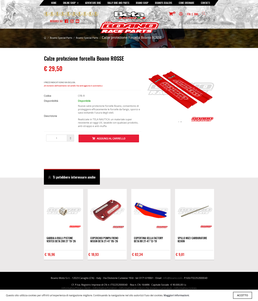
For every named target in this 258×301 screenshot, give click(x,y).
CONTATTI (205, 3)
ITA (189, 14)
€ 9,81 (180, 254)
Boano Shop (142, 3)
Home (53, 3)
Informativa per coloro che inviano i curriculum (145, 288)
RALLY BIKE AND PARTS (118, 3)
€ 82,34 (137, 254)
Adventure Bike (93, 3)
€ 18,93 (93, 254)
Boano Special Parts (61, 37)
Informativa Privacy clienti (76, 288)
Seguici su (56, 21)
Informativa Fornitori (105, 288)
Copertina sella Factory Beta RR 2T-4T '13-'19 (148, 239)
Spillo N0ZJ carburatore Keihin (192, 239)
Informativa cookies (185, 288)
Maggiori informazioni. (176, 295)
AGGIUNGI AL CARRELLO (110, 138)
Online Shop (69, 3)
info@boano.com (172, 278)
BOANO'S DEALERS (163, 3)
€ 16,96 (50, 254)
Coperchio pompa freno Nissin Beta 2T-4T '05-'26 (104, 239)
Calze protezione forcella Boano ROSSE (132, 37)
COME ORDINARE (186, 3)
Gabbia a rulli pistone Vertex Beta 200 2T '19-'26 (61, 239)
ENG (196, 14)
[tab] (72, 177)
